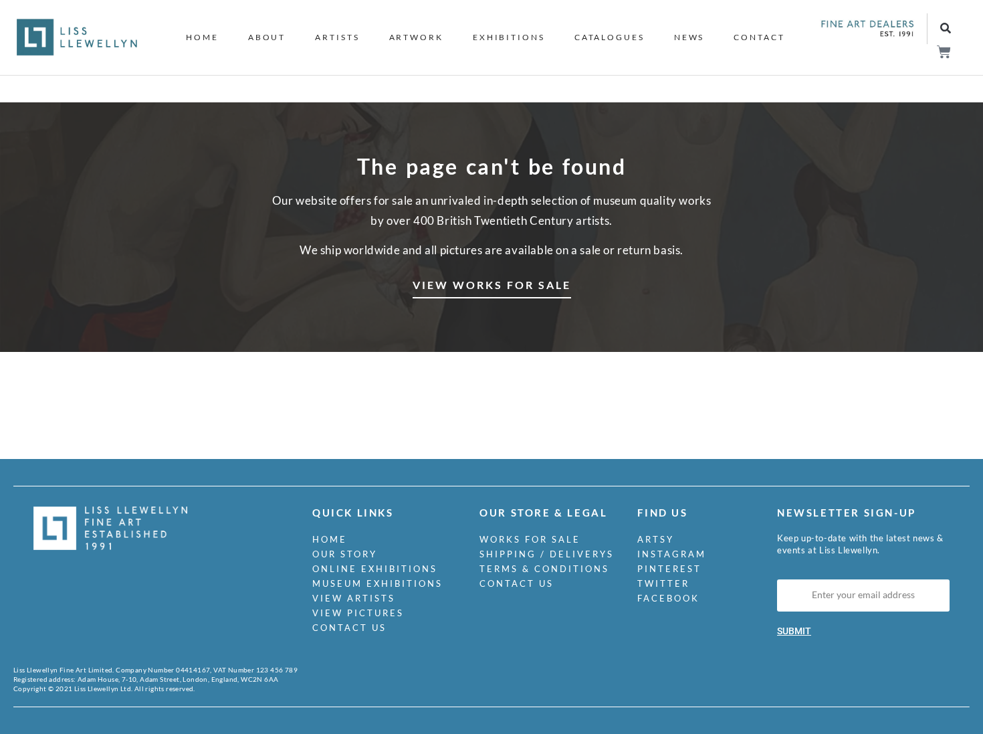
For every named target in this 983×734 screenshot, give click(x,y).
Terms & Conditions (544, 568)
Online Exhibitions (374, 568)
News (689, 37)
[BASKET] (943, 52)
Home (202, 37)
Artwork (416, 37)
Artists (337, 37)
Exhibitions (509, 37)
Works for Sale (529, 539)
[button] (945, 29)
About (267, 37)
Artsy (655, 539)
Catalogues (609, 37)
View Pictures (358, 613)
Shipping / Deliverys (546, 554)
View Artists (353, 598)
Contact (759, 37)
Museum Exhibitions (377, 583)
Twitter (663, 583)
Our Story (344, 554)
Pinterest (669, 568)
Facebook (668, 598)
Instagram (671, 554)
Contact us (349, 627)
